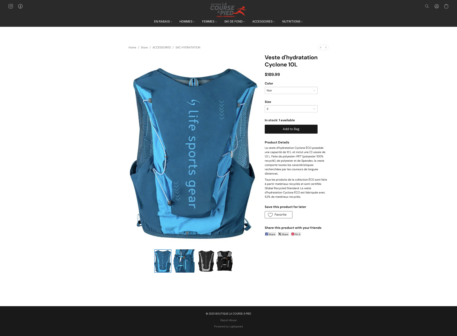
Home (132, 47)
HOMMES (186, 21)
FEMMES (208, 21)
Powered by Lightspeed (228, 326)
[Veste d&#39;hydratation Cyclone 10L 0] (162, 261)
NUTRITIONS (291, 21)
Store (144, 47)
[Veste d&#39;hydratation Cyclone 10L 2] (206, 261)
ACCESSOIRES (262, 21)
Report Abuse (228, 320)
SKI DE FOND (233, 21)
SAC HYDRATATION (187, 47)
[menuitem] (320, 47)
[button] (228, 10)
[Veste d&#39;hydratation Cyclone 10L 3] (224, 261)
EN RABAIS (162, 21)
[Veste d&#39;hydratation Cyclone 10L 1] (184, 261)
